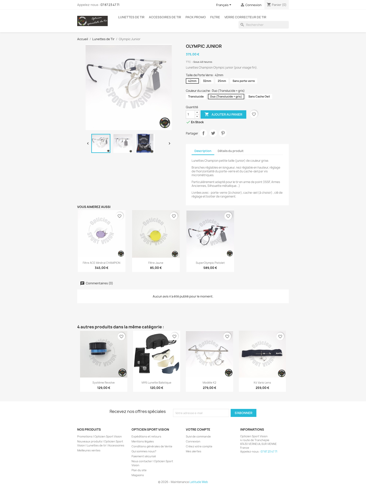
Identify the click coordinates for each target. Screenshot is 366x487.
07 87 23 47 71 (110, 5)
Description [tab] (202, 151)
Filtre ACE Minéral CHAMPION (101, 263)
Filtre (215, 17)
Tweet (213, 133)
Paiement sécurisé (144, 456)
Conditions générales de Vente (152, 446)
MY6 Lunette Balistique (156, 382)
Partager (203, 133)
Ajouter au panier (223, 114)
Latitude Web (198, 482)
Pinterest (223, 133)
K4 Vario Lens (262, 382)
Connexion (193, 441)
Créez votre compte (199, 446)
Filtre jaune (155, 263)
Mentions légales (143, 441)
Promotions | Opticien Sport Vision (99, 436)
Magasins (138, 475)
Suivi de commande (198, 436)
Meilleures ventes (88, 450)
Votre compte (198, 429)
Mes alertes (193, 451)
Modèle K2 (209, 382)
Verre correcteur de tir (245, 17)
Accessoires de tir (165, 17)
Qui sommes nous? (144, 451)
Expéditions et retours (146, 436)
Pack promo (195, 17)
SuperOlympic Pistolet (210, 263)
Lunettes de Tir (131, 17)
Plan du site (139, 470)
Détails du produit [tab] (231, 151)
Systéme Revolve (103, 382)
